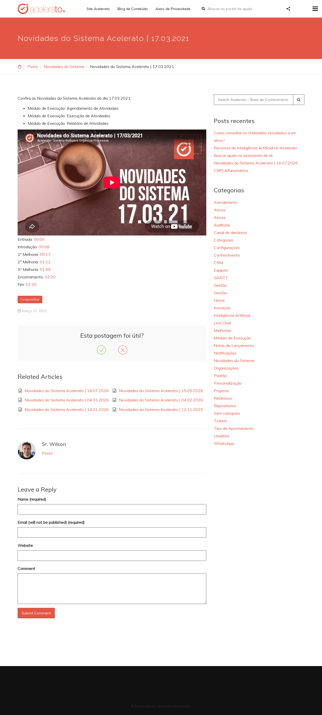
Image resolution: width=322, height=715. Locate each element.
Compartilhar (29, 299)
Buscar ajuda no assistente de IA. (243, 155)
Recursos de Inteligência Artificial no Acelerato (255, 147)
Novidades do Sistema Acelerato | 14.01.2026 (67, 409)
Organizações (226, 368)
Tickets (220, 420)
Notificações (225, 352)
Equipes (221, 270)
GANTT (221, 277)
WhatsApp (224, 443)
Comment (26, 568)
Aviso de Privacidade (172, 9)
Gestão (220, 285)
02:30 (31, 284)
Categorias (223, 240)
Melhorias (222, 330)
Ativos (220, 209)
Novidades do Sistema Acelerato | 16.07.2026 (67, 390)
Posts (32, 66)
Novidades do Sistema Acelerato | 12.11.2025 (161, 409)
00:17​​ (45, 254)
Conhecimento (227, 255)
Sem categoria (227, 413)
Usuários (221, 435)
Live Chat (222, 322)
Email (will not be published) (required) (51, 522)
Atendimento (225, 202)
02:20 (50, 276)
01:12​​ (45, 261)
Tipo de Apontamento (234, 428)
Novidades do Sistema (64, 66)
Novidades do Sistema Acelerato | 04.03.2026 (67, 399)
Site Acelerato (98, 9)
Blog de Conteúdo (132, 9)
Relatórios (223, 398)
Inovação (222, 307)
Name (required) (32, 499)
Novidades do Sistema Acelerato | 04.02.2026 (161, 399)
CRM (218, 262)
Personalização (228, 383)
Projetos (221, 390)
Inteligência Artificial (232, 315)
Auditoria (222, 224)
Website (25, 545)
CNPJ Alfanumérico (231, 170)
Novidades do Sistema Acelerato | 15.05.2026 (161, 390)
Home (219, 300)
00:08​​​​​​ (43, 246)
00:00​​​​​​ (39, 239)
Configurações (227, 247)
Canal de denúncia (230, 232)
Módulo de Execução (232, 337)
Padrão (220, 375)
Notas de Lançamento (234, 345)
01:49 (45, 269)
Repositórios (225, 405)
